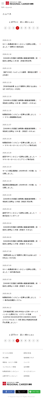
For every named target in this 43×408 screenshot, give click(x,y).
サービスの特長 (8, 353)
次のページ (33, 28)
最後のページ (37, 28)
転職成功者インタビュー (11, 371)
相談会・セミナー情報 (10, 362)
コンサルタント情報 (9, 367)
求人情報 (5, 357)
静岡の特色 (27, 353)
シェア (10, 391)
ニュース (27, 362)
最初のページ (5, 28)
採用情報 (27, 376)
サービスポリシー (29, 371)
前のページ (9, 28)
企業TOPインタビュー (10, 376)
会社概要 (27, 367)
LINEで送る (36, 391)
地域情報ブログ (29, 357)
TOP (2, 7)
